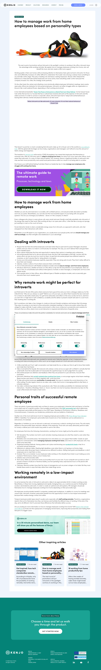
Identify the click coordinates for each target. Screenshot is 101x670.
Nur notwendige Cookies (28, 352)
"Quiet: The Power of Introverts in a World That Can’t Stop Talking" (54, 92)
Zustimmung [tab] (26, 322)
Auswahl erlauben (50, 352)
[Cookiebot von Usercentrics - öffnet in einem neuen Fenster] (77, 317)
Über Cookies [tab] (74, 322)
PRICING (61, 5)
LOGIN (91, 5)
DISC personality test (69, 408)
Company (20, 5)
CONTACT (53, 5)
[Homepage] (10, 5)
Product (28, 5)
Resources (45, 5)
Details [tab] (50, 322)
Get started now (50, 631)
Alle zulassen (73, 352)
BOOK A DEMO (78, 5)
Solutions (36, 5)
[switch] (41, 346)
